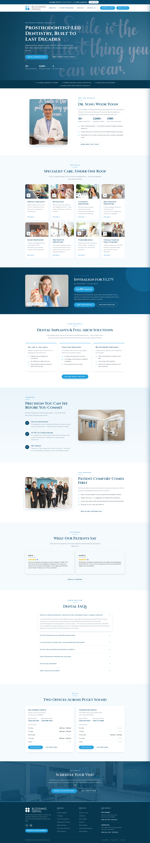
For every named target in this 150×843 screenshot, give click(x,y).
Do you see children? (48, 664)
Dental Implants (62, 812)
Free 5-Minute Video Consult (64, 57)
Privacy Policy (114, 840)
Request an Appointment (64, 790)
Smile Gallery (83, 819)
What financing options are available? (55, 657)
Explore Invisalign (107, 304)
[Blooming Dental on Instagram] (31, 825)
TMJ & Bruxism (61, 831)
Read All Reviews (75, 579)
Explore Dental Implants (75, 376)
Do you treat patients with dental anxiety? (57, 649)
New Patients (83, 825)
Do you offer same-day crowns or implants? (57, 635)
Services (80, 8)
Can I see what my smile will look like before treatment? (62, 642)
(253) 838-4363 (47, 721)
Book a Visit (122, 8)
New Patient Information (91, 511)
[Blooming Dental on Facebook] (26, 825)
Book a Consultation (37, 57)
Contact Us (91, 8)
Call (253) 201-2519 (88, 790)
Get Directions (51, 747)
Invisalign (60, 816)
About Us (52, 8)
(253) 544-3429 (84, 721)
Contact (122, 840)
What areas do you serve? (50, 671)
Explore (30, 217)
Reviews (81, 822)
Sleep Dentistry (61, 825)
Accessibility (105, 840)
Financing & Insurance (86, 828)
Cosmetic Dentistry (63, 819)
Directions (114, 819)
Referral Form (107, 8)
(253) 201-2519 (33, 721)
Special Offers (83, 831)
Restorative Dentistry (63, 822)
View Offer (93, 2)
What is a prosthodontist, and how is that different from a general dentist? (71, 615)
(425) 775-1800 (98, 721)
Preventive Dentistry (63, 828)
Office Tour (82, 816)
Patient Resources (66, 8)
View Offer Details (85, 304)
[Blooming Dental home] (35, 8)
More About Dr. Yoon (89, 144)
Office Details (35, 747)
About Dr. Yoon (83, 812)
